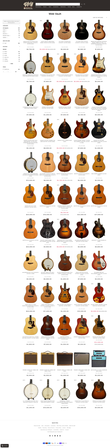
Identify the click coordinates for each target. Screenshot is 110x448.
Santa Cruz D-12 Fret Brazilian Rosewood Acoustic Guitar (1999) (30, 305)
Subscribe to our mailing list (46, 429)
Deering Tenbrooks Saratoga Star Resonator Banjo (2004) (30, 75)
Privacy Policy (58, 427)
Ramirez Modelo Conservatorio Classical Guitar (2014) (65, 338)
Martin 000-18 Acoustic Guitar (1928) (99, 207)
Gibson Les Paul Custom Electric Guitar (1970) (64, 108)
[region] (10, 215)
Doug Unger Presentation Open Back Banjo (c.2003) (48, 402)
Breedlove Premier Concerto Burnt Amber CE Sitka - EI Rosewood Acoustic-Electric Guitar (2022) (99, 43)
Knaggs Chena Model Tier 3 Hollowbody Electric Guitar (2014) (47, 241)
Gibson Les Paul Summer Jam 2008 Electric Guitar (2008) (47, 141)
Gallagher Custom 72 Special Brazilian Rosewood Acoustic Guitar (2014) (48, 174)
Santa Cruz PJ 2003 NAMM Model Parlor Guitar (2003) (47, 42)
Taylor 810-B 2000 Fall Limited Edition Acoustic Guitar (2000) (30, 337)
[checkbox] (11, 30)
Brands (39, 427)
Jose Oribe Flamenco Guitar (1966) (98, 174)
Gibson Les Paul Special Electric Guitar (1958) (99, 337)
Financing (45, 427)
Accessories (53, 425)
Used (42, 425)
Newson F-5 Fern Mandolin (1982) (99, 241)
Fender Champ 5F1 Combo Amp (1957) (30, 371)
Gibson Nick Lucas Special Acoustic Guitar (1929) (82, 402)
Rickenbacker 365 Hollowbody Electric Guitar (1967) (99, 273)
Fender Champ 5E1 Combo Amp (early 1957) (47, 371)
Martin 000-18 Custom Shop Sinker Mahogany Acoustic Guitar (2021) (30, 42)
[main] (64, 215)
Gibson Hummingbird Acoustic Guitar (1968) (82, 337)
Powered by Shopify (59, 445)
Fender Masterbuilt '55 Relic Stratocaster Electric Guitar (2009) (99, 76)
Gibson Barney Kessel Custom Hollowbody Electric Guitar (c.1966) (82, 141)
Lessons (64, 427)
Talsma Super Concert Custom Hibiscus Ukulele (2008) (99, 305)
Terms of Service (51, 427)
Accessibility (56, 429)
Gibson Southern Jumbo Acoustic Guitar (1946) (99, 402)
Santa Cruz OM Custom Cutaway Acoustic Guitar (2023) (82, 273)
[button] (39, 7)
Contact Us (62, 429)
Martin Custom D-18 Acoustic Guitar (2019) (82, 174)
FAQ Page (69, 427)
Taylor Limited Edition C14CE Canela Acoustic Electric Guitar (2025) (64, 273)
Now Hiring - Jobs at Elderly (62, 425)
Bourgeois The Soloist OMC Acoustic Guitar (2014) (47, 75)
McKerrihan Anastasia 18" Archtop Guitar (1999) (82, 241)
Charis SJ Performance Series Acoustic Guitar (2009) (65, 75)
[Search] (78, 4)
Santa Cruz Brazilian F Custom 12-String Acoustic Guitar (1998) (48, 305)
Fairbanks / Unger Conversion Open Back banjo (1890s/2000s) (65, 402)
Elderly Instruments (53, 445)
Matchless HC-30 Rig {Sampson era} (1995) (99, 371)
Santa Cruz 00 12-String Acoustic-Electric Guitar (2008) (47, 338)
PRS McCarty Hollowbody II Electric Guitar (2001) (64, 305)
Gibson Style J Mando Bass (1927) (65, 141)
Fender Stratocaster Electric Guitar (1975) (47, 108)
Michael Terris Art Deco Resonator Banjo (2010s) (47, 273)
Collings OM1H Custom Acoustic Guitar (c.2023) (81, 42)
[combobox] (58, 4)
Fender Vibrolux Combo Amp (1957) (64, 371)
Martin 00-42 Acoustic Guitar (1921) (30, 241)
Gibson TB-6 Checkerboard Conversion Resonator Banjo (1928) (30, 174)
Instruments (47, 425)
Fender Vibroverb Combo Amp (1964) (82, 371)
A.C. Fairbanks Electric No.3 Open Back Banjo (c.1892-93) (30, 402)
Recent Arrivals (37, 425)
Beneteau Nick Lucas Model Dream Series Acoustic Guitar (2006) (65, 241)
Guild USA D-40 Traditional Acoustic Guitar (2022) (82, 108)
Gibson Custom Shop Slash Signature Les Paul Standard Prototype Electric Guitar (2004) (99, 109)
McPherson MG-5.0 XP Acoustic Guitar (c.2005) (30, 273)
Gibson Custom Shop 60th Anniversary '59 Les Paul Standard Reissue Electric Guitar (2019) (30, 142)
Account (67, 429)
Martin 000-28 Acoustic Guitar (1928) (82, 207)
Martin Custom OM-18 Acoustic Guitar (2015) (65, 174)
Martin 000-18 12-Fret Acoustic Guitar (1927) (30, 207)
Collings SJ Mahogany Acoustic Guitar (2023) (65, 42)
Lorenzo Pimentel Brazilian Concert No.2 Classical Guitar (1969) (64, 207)
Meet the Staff (72, 425)
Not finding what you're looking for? (55, 431)
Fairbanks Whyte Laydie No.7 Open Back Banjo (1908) (30, 108)
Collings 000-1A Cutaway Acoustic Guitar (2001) (81, 75)
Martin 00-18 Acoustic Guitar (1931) (47, 207)
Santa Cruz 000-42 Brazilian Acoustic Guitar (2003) (81, 305)
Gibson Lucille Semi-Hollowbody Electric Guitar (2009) (99, 141)
